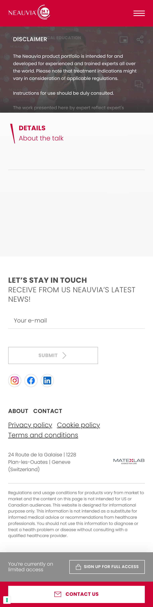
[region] (76, 69)
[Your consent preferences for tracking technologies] (7, 600)
